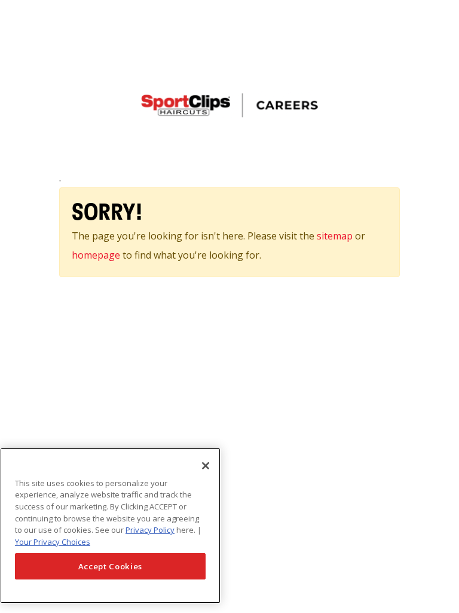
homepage (96, 255)
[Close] (205, 466)
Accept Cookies (110, 566)
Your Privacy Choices (52, 541)
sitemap (336, 235)
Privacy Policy (150, 529)
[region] (110, 525)
